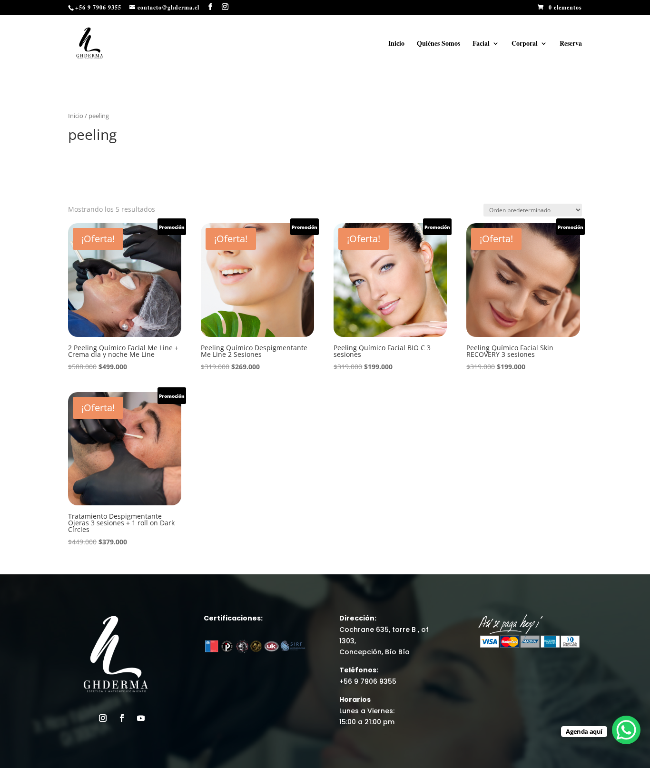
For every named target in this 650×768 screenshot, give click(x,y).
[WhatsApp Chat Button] (626, 730)
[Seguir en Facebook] (121, 718)
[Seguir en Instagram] (102, 718)
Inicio (396, 44)
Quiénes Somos (438, 44)
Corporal (525, 44)
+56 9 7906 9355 (367, 681)
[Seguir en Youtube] (140, 718)
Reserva (571, 44)
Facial (481, 44)
